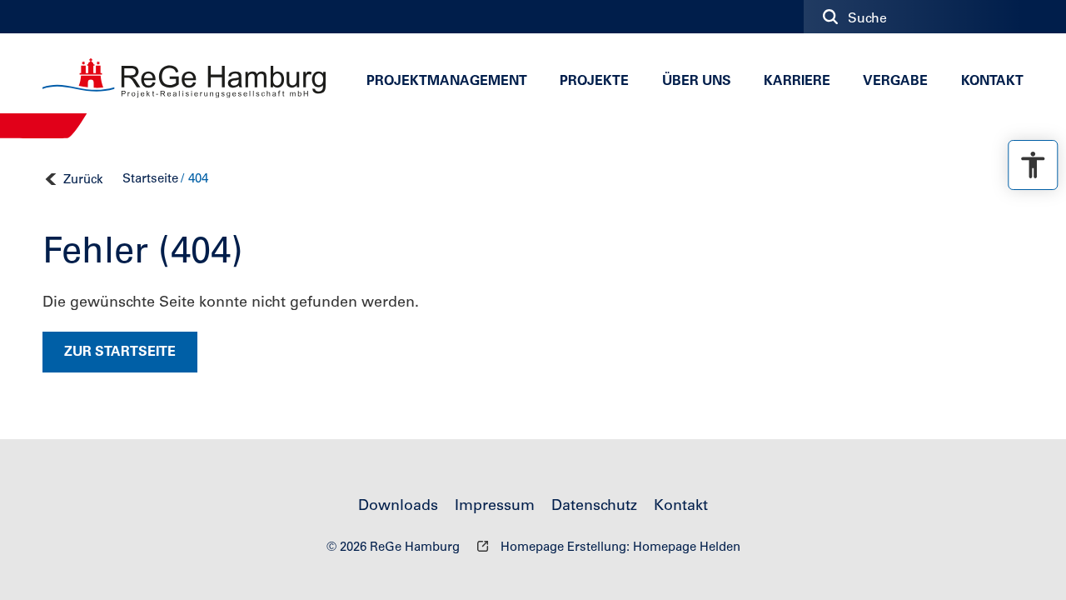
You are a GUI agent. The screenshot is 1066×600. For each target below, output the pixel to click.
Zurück (83, 180)
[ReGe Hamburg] (184, 78)
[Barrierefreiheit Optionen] (1033, 165)
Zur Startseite (120, 352)
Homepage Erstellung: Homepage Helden (618, 548)
